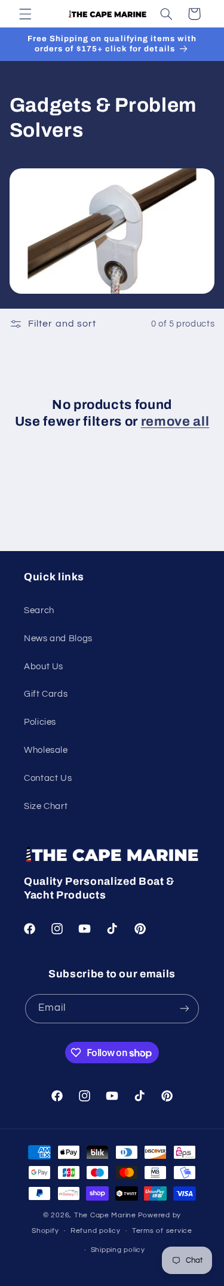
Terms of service (162, 1230)
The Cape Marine (105, 1215)
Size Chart (45, 806)
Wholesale (46, 750)
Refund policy (95, 1230)
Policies (40, 722)
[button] (25, 13)
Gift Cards (45, 694)
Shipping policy (118, 1250)
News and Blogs (58, 638)
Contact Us (48, 778)
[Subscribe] (184, 1008)
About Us (43, 666)
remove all (175, 421)
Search (39, 610)
